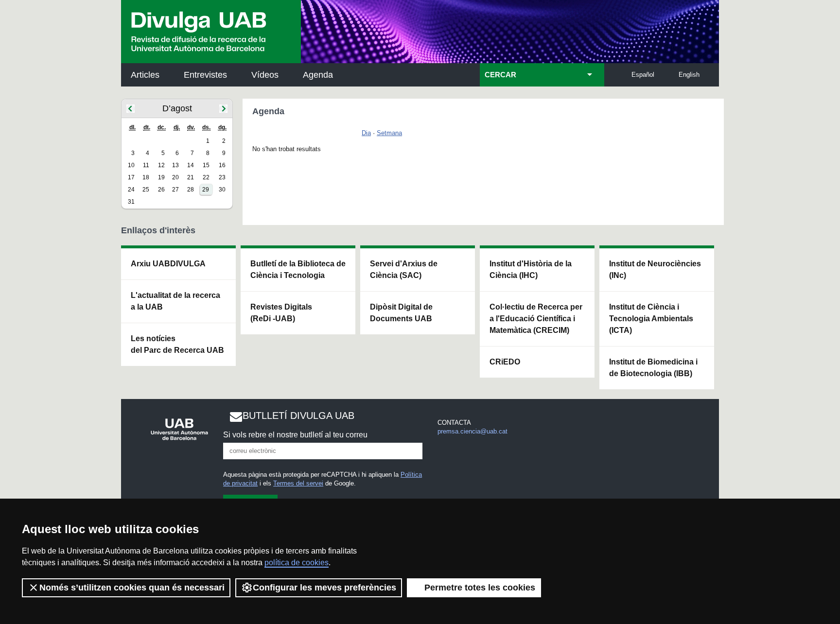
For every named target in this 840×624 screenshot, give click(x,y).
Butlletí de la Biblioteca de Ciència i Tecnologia (298, 269)
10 (131, 165)
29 (205, 189)
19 (161, 177)
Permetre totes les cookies (479, 587)
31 (131, 201)
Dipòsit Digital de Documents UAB (401, 313)
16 (222, 165)
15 (206, 165)
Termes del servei (298, 483)
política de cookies (296, 562)
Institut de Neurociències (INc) (655, 269)
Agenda (318, 75)
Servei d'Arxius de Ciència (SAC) (404, 269)
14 (190, 165)
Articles (145, 75)
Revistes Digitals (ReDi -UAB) (281, 313)
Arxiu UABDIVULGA (168, 264)
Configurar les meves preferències (324, 587)
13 (175, 165)
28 (190, 189)
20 (175, 177)
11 (146, 165)
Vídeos (265, 75)
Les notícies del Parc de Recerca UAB (177, 344)
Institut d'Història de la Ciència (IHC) (531, 269)
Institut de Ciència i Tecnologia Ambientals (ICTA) (651, 318)
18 (145, 177)
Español (642, 74)
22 (206, 177)
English (689, 74)
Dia (366, 133)
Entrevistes (205, 75)
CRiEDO (505, 362)
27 (175, 189)
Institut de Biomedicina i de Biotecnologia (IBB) (653, 368)
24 (131, 189)
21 (190, 177)
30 (222, 189)
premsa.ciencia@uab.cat (473, 431)
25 (145, 189)
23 (222, 177)
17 (131, 177)
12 (161, 165)
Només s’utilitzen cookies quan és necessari (132, 587)
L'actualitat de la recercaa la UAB (175, 301)
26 (161, 189)
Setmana (389, 133)
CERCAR (500, 75)
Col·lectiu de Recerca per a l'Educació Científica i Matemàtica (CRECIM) (536, 318)
